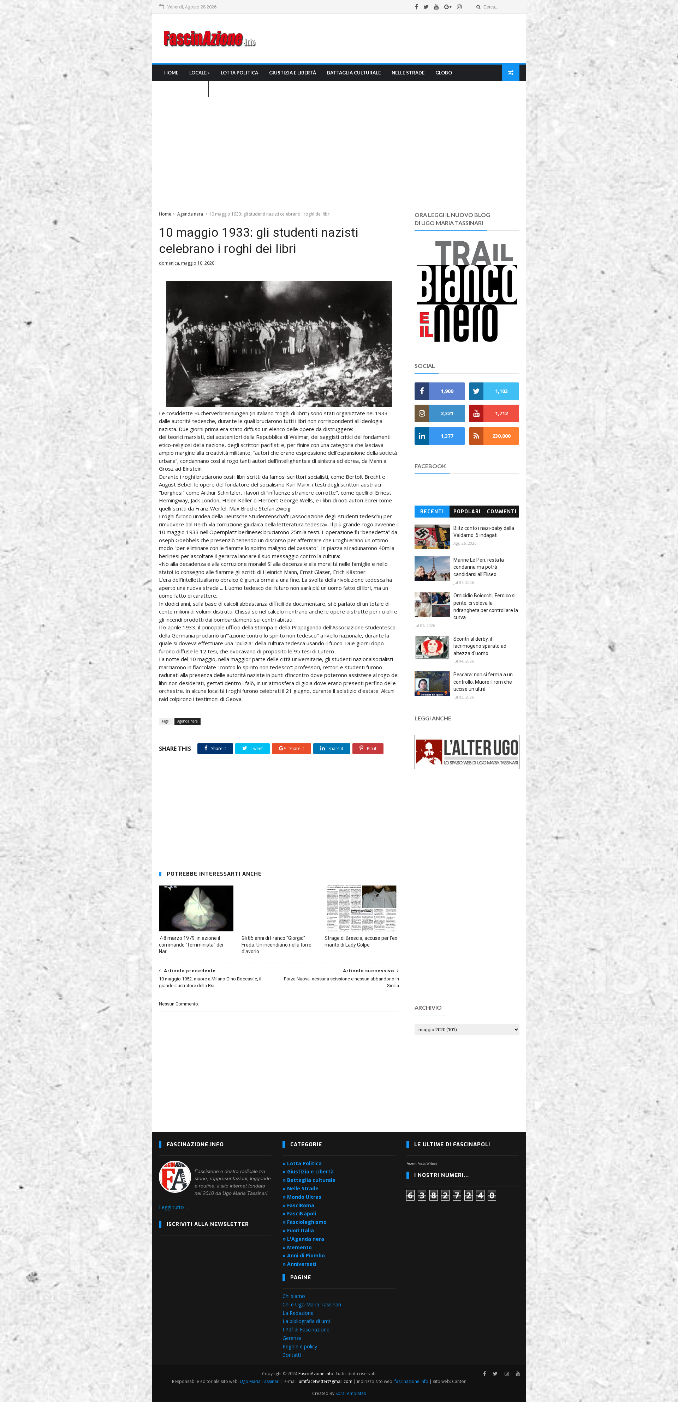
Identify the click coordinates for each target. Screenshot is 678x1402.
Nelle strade (408, 72)
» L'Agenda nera (303, 1238)
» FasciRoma (298, 1205)
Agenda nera (190, 214)
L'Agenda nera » (183, 89)
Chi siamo (293, 1296)
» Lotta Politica (302, 1163)
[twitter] (426, 6)
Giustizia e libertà (292, 72)
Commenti (502, 511)
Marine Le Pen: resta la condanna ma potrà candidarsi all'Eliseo (478, 567)
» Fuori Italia (298, 1230)
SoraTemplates (350, 1393)
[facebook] (416, 6)
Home (171, 72)
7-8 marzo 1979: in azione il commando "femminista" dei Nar (191, 944)
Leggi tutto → (174, 1207)
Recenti (432, 511)
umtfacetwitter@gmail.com (326, 1381)
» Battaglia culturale (308, 1180)
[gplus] (448, 6)
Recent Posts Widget (421, 1163)
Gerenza (292, 1338)
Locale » (199, 72)
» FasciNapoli (299, 1213)
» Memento (297, 1247)
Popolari (467, 511)
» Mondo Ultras (301, 1196)
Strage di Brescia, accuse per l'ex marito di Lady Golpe (361, 941)
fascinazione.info (411, 1381)
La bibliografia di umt (306, 1321)
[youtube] (436, 6)
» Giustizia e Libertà (308, 1171)
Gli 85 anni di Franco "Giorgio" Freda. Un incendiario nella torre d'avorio (276, 944)
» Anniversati (299, 1264)
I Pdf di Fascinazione (305, 1329)
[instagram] (459, 6)
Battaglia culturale (354, 72)
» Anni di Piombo (303, 1255)
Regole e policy (299, 1346)
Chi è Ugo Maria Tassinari (311, 1304)
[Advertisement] (390, 38)
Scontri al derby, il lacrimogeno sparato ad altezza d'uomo (479, 646)
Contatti (291, 1355)
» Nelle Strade (300, 1188)
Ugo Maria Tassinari (260, 1381)
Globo (443, 72)
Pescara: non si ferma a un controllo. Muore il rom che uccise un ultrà (483, 682)
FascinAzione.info (315, 1374)
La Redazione (298, 1313)
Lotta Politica (239, 72)
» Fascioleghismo (304, 1222)
